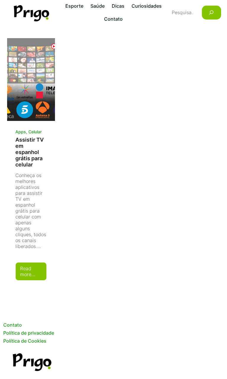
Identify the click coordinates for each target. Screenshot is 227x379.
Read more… (33, 273)
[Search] (211, 13)
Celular (35, 131)
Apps (20, 131)
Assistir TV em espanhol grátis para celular (29, 152)
